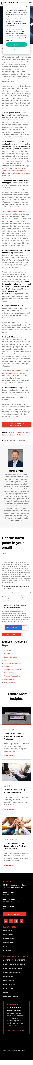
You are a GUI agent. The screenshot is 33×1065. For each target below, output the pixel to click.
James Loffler (16, 471)
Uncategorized (9, 679)
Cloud (6, 660)
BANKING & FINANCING (12, 968)
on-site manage (16, 173)
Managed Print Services (12, 670)
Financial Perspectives (12, 676)
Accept (16, 44)
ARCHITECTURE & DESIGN (14, 964)
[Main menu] (30, 3)
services (26, 173)
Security (7, 654)
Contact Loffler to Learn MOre (16, 424)
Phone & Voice (9, 673)
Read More (9, 756)
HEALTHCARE (9, 988)
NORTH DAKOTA (10, 938)
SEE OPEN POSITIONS (16, 1030)
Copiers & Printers (10, 440)
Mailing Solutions (10, 682)
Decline (16, 49)
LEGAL (6, 992)
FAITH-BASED (8, 980)
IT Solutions (21, 440)
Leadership (8, 666)
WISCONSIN (8, 934)
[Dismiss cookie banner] (26, 7)
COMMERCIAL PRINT (11, 972)
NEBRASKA (8, 951)
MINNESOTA (8, 930)
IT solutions (10, 171)
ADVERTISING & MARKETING (15, 960)
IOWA (5, 947)
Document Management (12, 663)
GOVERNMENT (9, 984)
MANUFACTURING (10, 996)
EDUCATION (8, 976)
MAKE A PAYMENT (14, 914)
